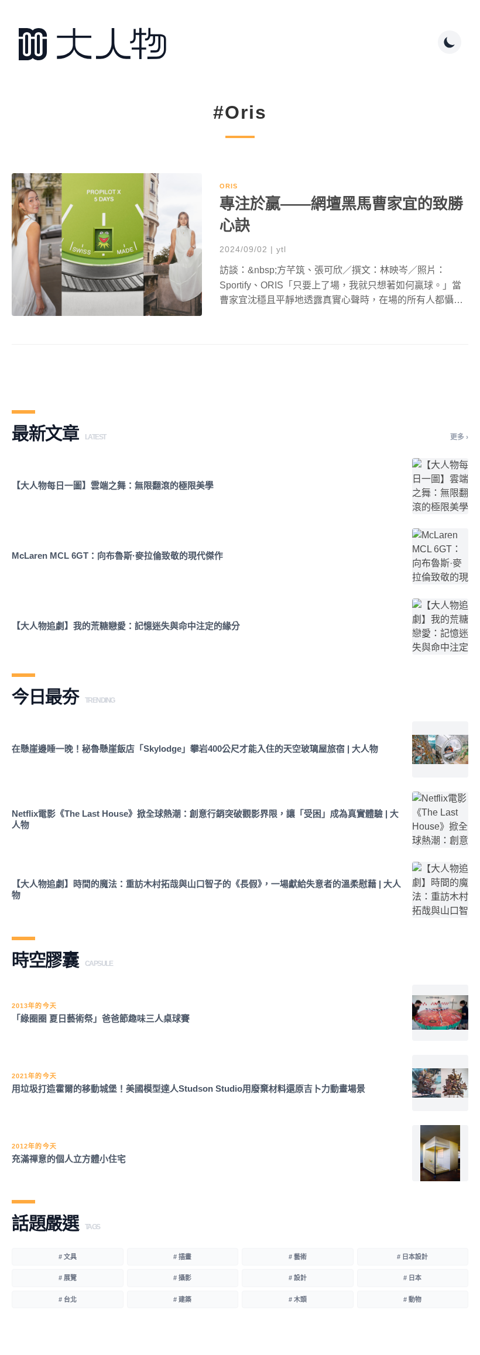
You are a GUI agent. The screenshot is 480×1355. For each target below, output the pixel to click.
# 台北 (68, 1299)
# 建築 (182, 1299)
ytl (281, 249)
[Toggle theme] (449, 42)
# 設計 (298, 1277)
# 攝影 (182, 1277)
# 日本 (412, 1277)
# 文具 (68, 1256)
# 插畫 (182, 1256)
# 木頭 (298, 1299)
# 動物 (412, 1299)
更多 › (459, 437)
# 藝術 (298, 1256)
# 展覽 (68, 1277)
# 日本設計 (412, 1256)
